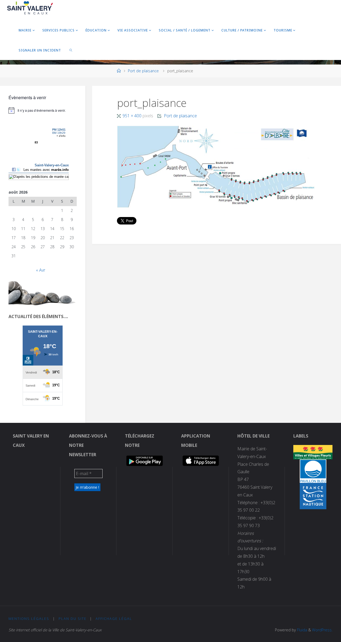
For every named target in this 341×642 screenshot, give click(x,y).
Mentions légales (29, 618)
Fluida (301, 629)
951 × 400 (132, 116)
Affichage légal (114, 618)
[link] (71, 50)
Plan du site (73, 618)
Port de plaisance (143, 70)
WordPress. (322, 629)
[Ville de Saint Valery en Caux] (30, 8)
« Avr (40, 270)
